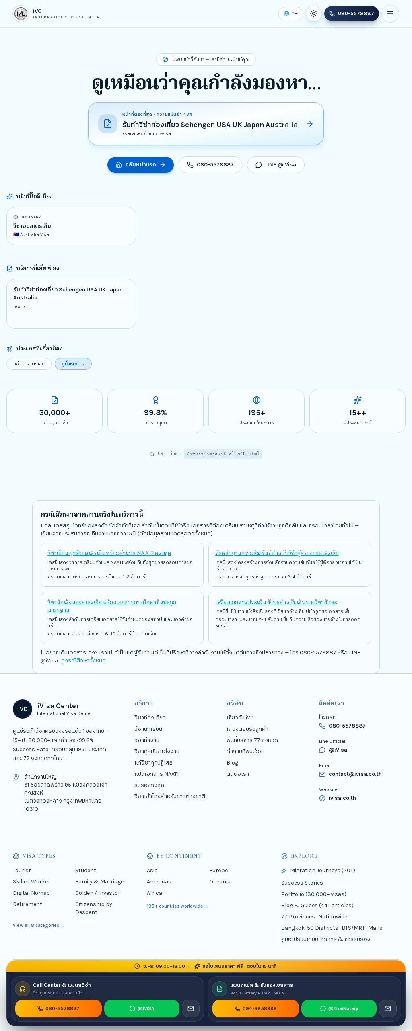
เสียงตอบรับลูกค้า (247, 729)
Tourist (22, 870)
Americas (159, 881)
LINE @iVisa (280, 164)
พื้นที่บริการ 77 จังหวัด (252, 740)
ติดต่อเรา (238, 774)
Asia (152, 870)
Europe (218, 870)
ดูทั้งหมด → (73, 364)
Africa (154, 893)
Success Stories (302, 882)
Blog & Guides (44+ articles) (317, 905)
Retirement (27, 904)
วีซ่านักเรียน (148, 729)
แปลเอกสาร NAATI (156, 774)
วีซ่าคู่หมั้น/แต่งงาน (156, 751)
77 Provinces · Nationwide (314, 916)
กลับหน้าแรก (140, 164)
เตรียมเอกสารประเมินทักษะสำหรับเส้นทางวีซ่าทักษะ (276, 602)
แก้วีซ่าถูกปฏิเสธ (153, 762)
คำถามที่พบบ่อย (245, 751)
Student (85, 870)
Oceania (220, 881)
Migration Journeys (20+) (322, 870)
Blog (232, 762)
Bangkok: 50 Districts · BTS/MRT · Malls (332, 927)
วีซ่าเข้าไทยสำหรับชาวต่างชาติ (169, 796)
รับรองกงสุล (149, 785)
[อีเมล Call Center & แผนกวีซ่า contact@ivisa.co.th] (191, 1008)
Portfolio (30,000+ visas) (313, 894)
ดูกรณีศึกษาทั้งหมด (83, 660)
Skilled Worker (31, 881)
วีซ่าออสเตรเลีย (29, 364)
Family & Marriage (99, 881)
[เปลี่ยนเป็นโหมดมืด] (314, 14)
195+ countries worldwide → (178, 906)
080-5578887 (356, 13)
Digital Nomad (31, 893)
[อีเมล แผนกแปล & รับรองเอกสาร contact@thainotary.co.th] (388, 1008)
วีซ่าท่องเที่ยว (150, 717)
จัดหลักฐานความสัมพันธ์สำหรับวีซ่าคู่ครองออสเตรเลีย (276, 553)
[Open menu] (390, 14)
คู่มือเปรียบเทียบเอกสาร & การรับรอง (325, 939)
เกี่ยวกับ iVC (240, 717)
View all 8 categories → (39, 925)
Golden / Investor (97, 893)
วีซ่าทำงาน (146, 740)
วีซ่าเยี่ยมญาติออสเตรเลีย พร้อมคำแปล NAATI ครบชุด (109, 553)
